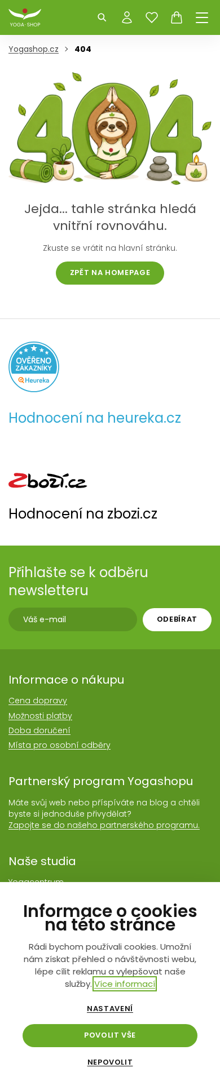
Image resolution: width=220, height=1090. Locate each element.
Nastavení (110, 1009)
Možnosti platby (40, 715)
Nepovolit (110, 1062)
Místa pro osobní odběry (59, 745)
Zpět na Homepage (110, 272)
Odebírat (177, 619)
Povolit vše (110, 1035)
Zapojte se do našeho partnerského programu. (104, 825)
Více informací (124, 984)
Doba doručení (39, 730)
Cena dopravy (37, 700)
